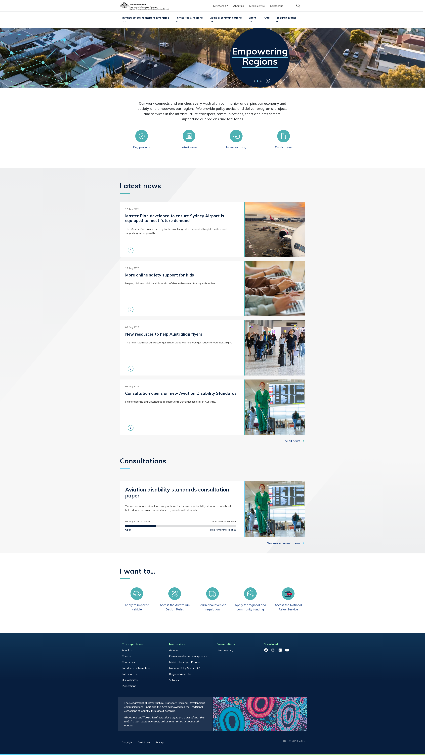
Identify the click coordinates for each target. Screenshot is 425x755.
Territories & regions (189, 17)
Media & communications (226, 17)
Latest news (129, 674)
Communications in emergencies (188, 656)
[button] (298, 5)
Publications (129, 686)
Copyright (127, 742)
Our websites (130, 680)
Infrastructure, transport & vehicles (145, 17)
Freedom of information (136, 668)
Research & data (286, 17)
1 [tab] (254, 81)
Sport (252, 17)
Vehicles (174, 680)
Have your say (225, 650)
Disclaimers (144, 742)
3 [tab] (260, 81)
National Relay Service (182, 668)
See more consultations (283, 543)
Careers (126, 656)
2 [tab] (257, 81)
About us (238, 5)
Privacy (160, 742)
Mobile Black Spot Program (185, 662)
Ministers (218, 5)
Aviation (174, 650)
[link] (141, 140)
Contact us (276, 5)
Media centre (257, 5)
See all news (291, 441)
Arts (267, 17)
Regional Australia (180, 674)
